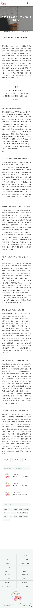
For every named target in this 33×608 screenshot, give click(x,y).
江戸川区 (6, 516)
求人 (5, 513)
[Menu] (30, 3)
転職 (9, 513)
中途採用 (25, 513)
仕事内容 (15, 509)
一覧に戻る (16, 460)
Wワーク (26, 516)
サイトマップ (24, 586)
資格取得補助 (7, 520)
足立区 (11, 516)
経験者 (20, 516)
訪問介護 (26, 509)
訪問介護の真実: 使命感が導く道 (14, 90)
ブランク (13, 513)
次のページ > (27, 460)
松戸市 (15, 516)
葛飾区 (20, 509)
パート (10, 509)
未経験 (5, 509)
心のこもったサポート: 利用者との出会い (17, 93)
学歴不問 (19, 513)
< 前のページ (6, 460)
